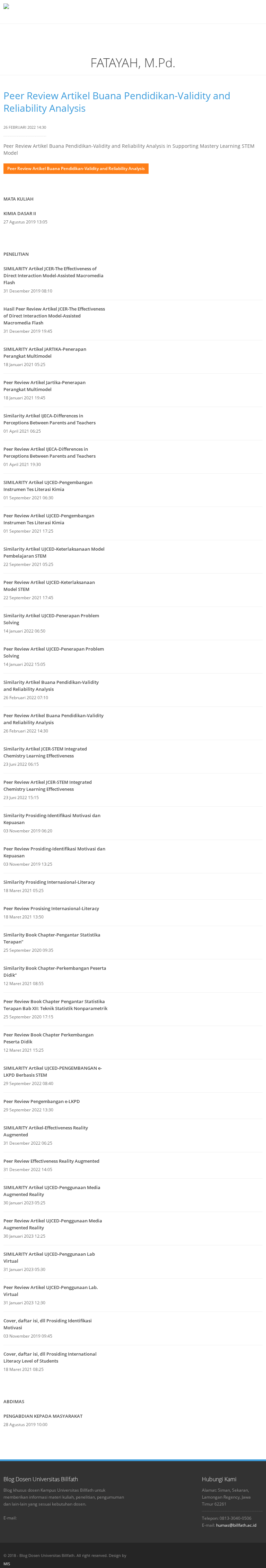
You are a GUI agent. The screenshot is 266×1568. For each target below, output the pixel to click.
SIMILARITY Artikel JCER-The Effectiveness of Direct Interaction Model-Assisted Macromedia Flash (53, 275)
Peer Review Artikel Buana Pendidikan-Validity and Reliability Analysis (116, 102)
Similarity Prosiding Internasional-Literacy (49, 882)
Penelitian (16, 254)
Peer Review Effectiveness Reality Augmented (51, 1161)
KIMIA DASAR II (19, 213)
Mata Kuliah (18, 199)
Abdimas (13, 1401)
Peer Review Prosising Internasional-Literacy (51, 908)
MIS (6, 1563)
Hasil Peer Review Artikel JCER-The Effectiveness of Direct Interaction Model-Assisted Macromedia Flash (54, 316)
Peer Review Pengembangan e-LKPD (41, 1101)
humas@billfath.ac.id (236, 1525)
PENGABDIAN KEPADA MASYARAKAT (42, 1416)
